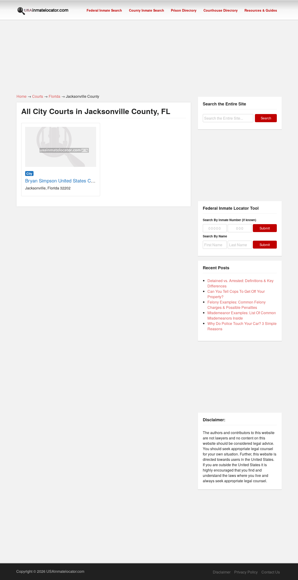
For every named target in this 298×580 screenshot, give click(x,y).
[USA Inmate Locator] (42, 11)
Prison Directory (183, 10)
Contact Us (270, 572)
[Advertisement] (149, 54)
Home (22, 96)
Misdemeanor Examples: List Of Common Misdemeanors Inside (241, 315)
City (29, 173)
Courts (37, 96)
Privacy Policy (246, 572)
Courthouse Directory (220, 10)
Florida (54, 96)
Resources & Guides (260, 10)
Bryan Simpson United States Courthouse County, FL (80, 180)
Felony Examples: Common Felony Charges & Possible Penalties (236, 304)
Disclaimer (221, 572)
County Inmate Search (146, 10)
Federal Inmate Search (104, 10)
